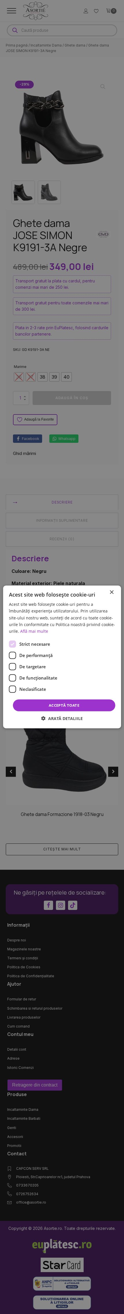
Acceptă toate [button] (64, 705)
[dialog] (62, 657)
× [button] (111, 592)
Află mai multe (34, 631)
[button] (62, 718)
